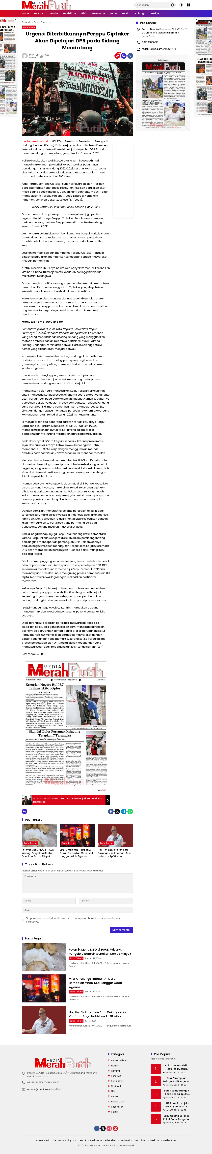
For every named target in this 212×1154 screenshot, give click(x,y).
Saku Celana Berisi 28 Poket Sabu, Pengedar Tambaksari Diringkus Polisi (176, 1117)
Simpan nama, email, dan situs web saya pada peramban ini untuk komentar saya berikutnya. (73, 920)
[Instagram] (109, 1128)
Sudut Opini (118, 1101)
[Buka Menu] (188, 5)
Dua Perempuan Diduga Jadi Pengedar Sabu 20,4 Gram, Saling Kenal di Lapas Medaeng (176, 1080)
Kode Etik (80, 1140)
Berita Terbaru (29, 27)
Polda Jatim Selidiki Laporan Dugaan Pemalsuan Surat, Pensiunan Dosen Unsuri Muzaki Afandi (176, 1067)
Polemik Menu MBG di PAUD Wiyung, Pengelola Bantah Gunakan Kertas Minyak (38, 853)
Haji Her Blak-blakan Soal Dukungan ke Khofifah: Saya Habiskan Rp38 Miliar (115, 853)
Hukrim (115, 1065)
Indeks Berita (43, 1140)
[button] (172, 5)
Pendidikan (117, 1081)
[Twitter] (117, 811)
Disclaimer (140, 1140)
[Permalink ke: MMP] (25, 56)
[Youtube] (115, 1128)
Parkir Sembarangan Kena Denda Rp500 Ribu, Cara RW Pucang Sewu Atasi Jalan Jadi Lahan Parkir (176, 1092)
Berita (114, 1096)
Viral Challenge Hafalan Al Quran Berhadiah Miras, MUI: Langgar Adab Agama (76, 853)
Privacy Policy (63, 1140)
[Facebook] (111, 811)
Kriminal (115, 1070)
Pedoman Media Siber (103, 1140)
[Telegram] (124, 811)
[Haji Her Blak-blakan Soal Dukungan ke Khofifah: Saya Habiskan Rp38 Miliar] (115, 835)
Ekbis (114, 1091)
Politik (114, 1112)
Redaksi (125, 1140)
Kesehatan (117, 1106)
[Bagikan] (130, 56)
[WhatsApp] (130, 811)
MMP (31, 55)
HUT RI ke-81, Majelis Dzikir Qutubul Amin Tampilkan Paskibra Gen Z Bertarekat (177, 1105)
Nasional (116, 1086)
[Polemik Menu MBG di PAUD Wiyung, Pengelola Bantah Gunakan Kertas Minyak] (39, 835)
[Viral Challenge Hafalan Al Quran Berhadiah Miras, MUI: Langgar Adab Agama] (77, 835)
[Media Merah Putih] (46, 4)
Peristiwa (116, 1076)
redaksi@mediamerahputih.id (159, 49)
